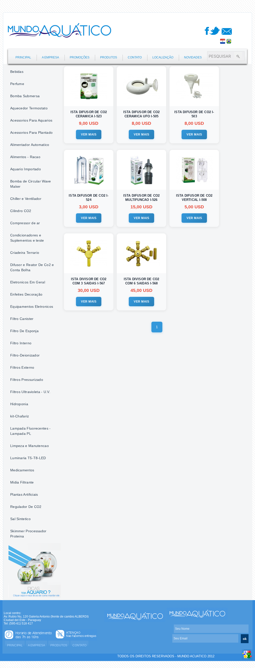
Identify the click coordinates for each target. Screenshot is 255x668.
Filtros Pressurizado (26, 380)
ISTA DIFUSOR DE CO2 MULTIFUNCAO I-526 (141, 198)
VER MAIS (88, 134)
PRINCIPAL (23, 57)
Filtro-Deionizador (25, 355)
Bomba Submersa (25, 96)
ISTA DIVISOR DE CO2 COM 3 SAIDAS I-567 (89, 281)
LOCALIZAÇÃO (162, 57)
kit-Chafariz (19, 416)
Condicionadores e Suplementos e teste (27, 237)
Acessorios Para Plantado (31, 132)
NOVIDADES (193, 57)
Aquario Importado (25, 169)
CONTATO (135, 57)
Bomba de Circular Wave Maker (30, 183)
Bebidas (16, 72)
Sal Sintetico (20, 519)
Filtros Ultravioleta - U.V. (30, 392)
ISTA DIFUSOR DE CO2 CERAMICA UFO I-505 (141, 114)
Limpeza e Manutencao (29, 446)
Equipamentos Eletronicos (31, 307)
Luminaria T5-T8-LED (28, 458)
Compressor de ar (25, 223)
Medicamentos (22, 470)
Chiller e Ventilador (25, 199)
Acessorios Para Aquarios (31, 120)
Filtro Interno (20, 343)
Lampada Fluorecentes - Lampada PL (30, 431)
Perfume (17, 84)
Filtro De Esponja (24, 331)
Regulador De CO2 (26, 507)
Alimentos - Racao (25, 157)
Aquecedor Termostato (29, 108)
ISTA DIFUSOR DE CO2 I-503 (194, 114)
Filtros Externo (22, 367)
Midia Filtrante (22, 482)
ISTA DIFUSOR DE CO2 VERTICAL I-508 (194, 198)
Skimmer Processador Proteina (28, 533)
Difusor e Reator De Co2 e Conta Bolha (32, 267)
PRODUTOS (108, 57)
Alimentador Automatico (29, 145)
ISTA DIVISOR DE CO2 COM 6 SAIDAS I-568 (141, 281)
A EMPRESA (50, 57)
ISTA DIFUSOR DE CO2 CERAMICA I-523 (88, 114)
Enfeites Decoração (26, 294)
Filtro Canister (22, 319)
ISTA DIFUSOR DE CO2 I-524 (88, 198)
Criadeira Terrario (24, 253)
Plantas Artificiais (24, 494)
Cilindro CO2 (20, 211)
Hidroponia (19, 404)
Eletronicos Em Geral (27, 282)
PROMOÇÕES (79, 57)
